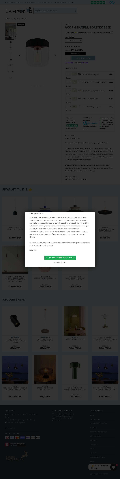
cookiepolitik (38, 234)
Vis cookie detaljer (60, 262)
